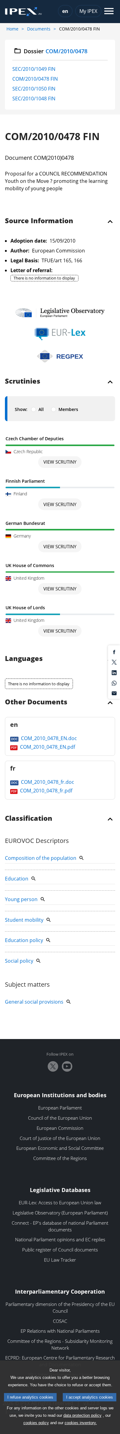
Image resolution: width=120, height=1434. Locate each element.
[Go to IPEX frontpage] (23, 11)
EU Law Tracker (60, 1260)
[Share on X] (114, 662)
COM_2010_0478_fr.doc (47, 782)
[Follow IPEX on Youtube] (67, 1066)
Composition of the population (40, 858)
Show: (21, 409)
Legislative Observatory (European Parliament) (60, 1213)
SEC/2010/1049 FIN (33, 69)
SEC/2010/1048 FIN (33, 98)
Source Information (39, 221)
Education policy (24, 940)
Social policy (19, 960)
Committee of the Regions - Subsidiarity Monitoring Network (60, 1344)
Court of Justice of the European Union (60, 1138)
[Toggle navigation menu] (109, 11)
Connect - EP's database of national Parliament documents (60, 1226)
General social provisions (34, 1001)
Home (12, 29)
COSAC (60, 1321)
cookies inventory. (81, 1422)
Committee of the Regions (60, 1158)
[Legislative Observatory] (60, 312)
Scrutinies (22, 381)
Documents (38, 29)
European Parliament (60, 1108)
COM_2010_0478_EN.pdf (47, 746)
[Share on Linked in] (114, 672)
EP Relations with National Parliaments (60, 1331)
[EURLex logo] (60, 334)
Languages (24, 659)
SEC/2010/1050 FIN (33, 88)
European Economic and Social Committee (60, 1148)
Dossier (55, 51)
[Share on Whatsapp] (114, 682)
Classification (28, 818)
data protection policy (82, 1415)
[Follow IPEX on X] (53, 1066)
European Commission (60, 1128)
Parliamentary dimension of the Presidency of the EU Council (60, 1307)
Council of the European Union (60, 1118)
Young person (21, 899)
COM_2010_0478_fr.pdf (45, 790)
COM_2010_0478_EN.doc (48, 738)
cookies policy (36, 1422)
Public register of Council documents (60, 1250)
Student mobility (24, 919)
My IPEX (88, 11)
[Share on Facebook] (114, 651)
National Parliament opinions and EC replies (60, 1239)
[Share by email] (114, 693)
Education (16, 878)
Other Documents (36, 702)
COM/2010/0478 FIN (35, 78)
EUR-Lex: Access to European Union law (60, 1202)
